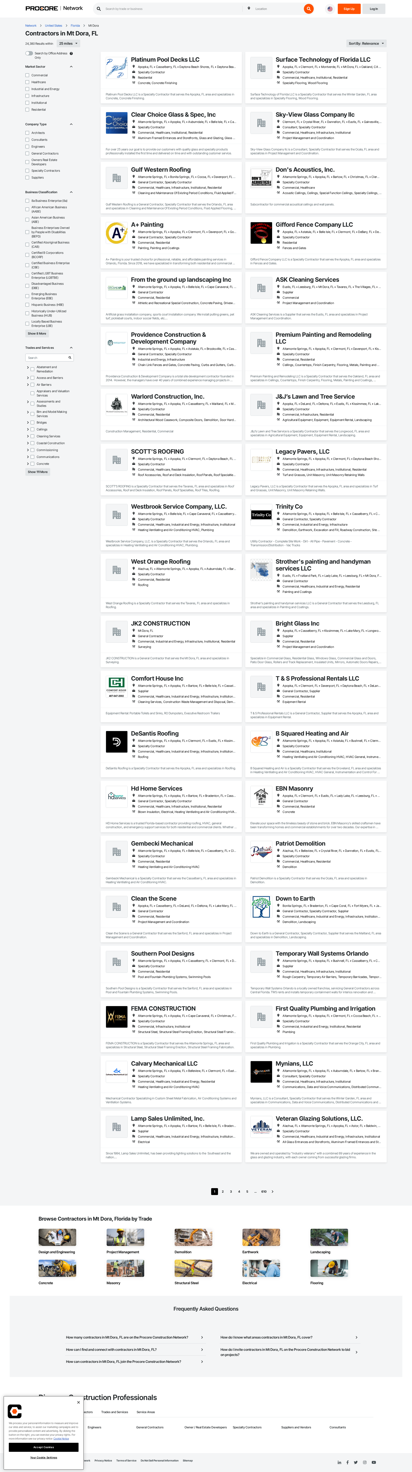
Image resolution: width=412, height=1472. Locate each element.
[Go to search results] (70, 357)
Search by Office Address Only (51, 55)
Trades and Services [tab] (114, 1412)
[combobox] (278, 8)
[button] (27, 75)
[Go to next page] (272, 1191)
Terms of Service (126, 1460)
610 (264, 1191)
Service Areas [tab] (146, 1412)
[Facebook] (347, 1462)
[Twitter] (356, 1462)
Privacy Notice (103, 1460)
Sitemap (188, 1460)
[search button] (309, 9)
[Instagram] (365, 1463)
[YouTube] (374, 1462)
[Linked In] (339, 1462)
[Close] (78, 1402)
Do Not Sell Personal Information (160, 1460)
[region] (43, 1433)
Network (73, 8)
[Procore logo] (42, 9)
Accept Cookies (43, 1447)
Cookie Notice (61, 1438)
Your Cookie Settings (43, 1457)
